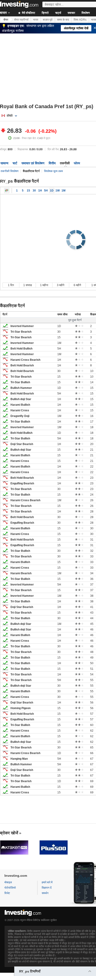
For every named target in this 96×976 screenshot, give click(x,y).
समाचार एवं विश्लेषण (33, 163)
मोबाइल (8, 882)
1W (57, 190)
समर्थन (45, 893)
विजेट (7, 893)
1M (63, 190)
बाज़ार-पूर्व (47, 19)
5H (46, 190)
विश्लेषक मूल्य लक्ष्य (53, 171)
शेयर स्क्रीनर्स (21, 19)
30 (34, 190)
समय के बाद (63, 19)
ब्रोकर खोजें (9, 833)
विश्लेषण (86, 13)
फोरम (77, 163)
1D (52, 190)
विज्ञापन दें (46, 887)
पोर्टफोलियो (10, 887)
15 (28, 190)
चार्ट (15, 163)
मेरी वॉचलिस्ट (28, 13)
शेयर (5, 19)
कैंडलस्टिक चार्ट (6, 190)
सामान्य (4, 163)
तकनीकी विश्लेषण (9, 171)
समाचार (71, 13)
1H (40, 190)
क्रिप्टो (45, 13)
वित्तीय (52, 163)
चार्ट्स (58, 13)
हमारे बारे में (47, 882)
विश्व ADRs (80, 19)
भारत (35, 19)
